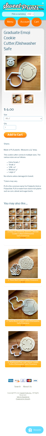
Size (5, 115)
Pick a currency (19, 14)
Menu (10, 22)
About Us (27, 387)
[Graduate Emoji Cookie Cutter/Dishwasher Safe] (17, 99)
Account (25, 22)
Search (17, 387)
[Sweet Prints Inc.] (23, 9)
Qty (5, 124)
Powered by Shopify (23, 399)
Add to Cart (15, 135)
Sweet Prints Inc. (26, 393)
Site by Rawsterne (23, 397)
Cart (36, 22)
